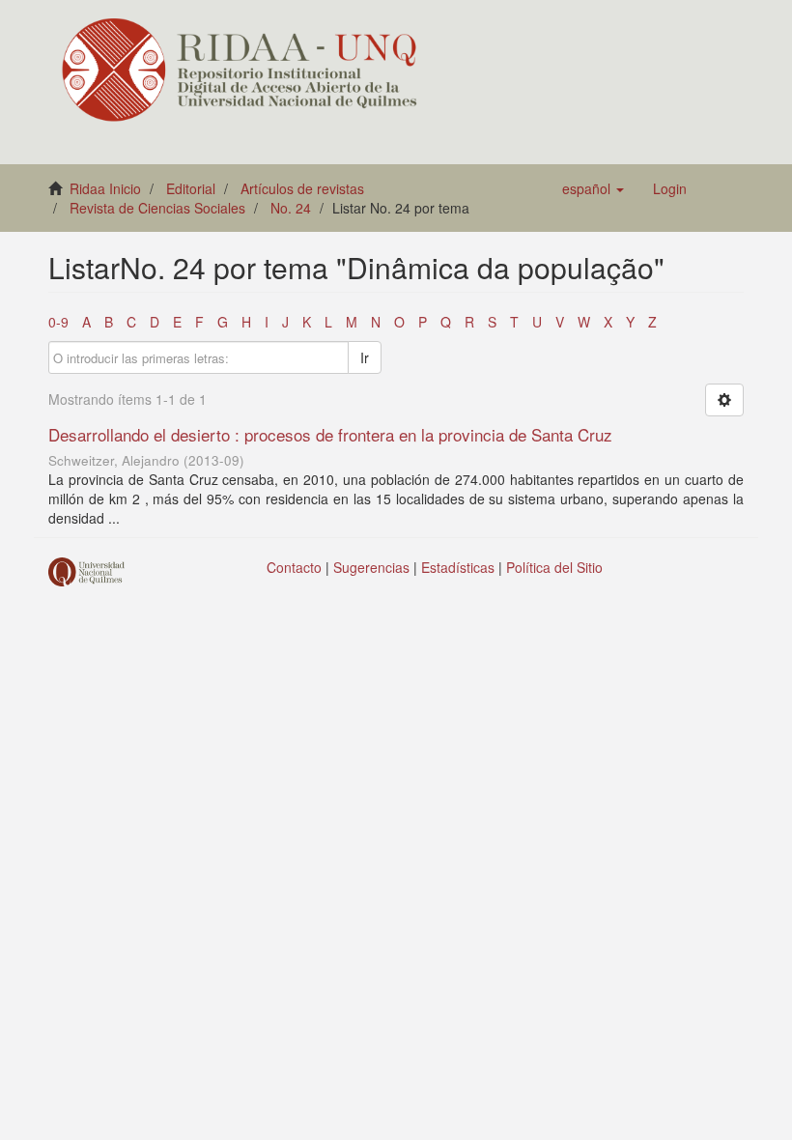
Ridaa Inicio (105, 188)
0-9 (58, 321)
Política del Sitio (554, 567)
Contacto (294, 567)
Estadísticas (458, 567)
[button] (593, 188)
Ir (364, 357)
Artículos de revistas (302, 188)
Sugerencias (371, 567)
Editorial (190, 188)
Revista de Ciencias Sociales (157, 207)
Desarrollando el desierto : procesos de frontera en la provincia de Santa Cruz (330, 434)
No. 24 (290, 207)
